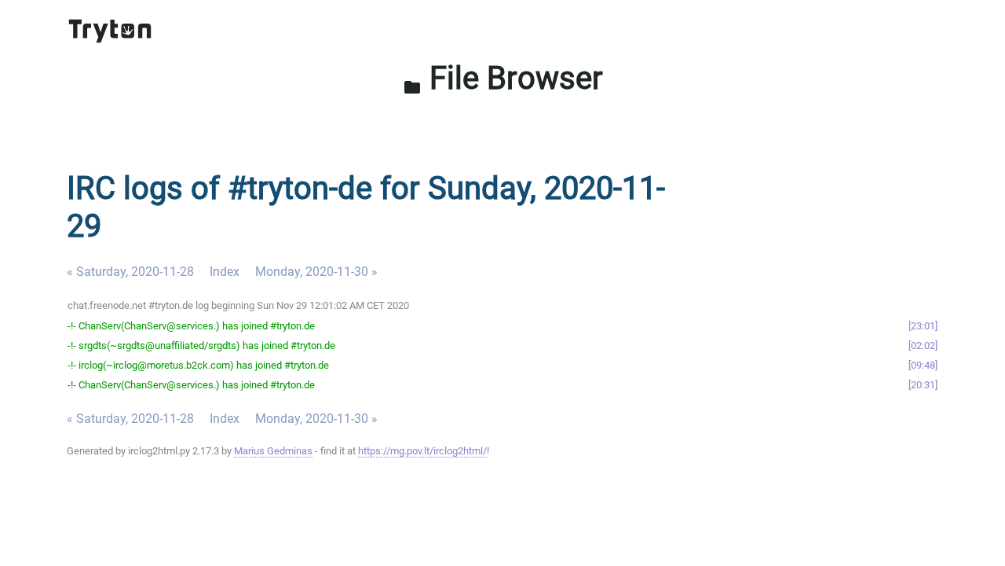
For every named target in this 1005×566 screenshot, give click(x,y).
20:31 (923, 385)
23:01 (923, 326)
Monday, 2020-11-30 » (316, 271)
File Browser (503, 78)
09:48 (923, 365)
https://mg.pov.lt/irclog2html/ (422, 451)
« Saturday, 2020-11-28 (130, 271)
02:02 (923, 345)
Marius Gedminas (273, 451)
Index (224, 271)
